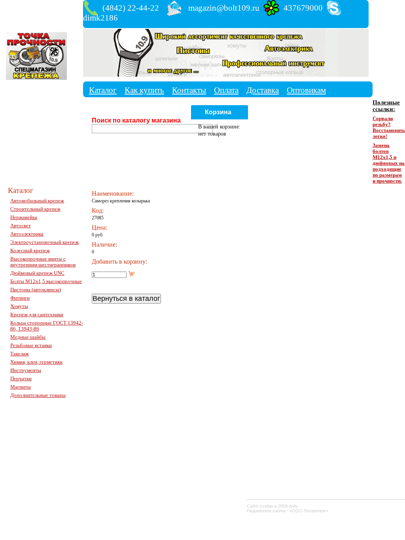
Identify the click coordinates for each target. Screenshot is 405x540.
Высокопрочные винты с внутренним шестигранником (43, 262)
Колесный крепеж (30, 250)
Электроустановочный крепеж (44, 242)
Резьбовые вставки (31, 345)
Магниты (20, 387)
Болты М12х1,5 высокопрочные (46, 281)
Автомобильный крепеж (37, 201)
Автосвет (20, 225)
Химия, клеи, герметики (36, 362)
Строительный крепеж (35, 209)
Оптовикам (306, 90)
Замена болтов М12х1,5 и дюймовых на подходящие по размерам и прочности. (389, 163)
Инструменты (25, 370)
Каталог (103, 90)
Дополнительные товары (38, 395)
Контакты (189, 90)
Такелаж (19, 354)
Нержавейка (23, 217)
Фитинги (20, 298)
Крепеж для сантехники (36, 314)
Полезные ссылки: (386, 105)
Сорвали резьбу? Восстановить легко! (389, 127)
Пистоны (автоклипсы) (35, 290)
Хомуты (19, 306)
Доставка (262, 90)
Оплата (226, 90)
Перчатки (21, 378)
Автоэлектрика (27, 234)
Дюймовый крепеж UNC (37, 273)
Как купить (144, 90)
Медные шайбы (27, 337)
